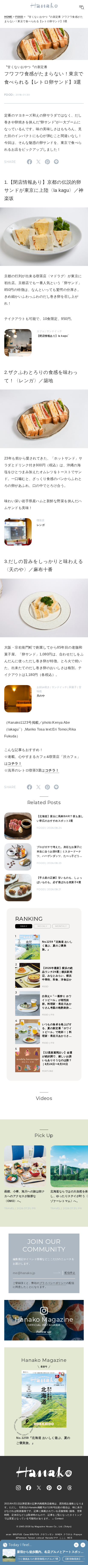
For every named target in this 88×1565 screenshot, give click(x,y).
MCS (69, 1538)
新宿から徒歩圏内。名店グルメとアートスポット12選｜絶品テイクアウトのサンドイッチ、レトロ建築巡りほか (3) (50, 1552)
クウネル (67, 1534)
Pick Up (44, 1135)
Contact (59, 1518)
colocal (40, 1538)
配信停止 (70, 1272)
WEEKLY (42, 926)
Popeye (78, 1534)
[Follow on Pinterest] (49, 1488)
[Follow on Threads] (70, 1488)
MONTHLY (61, 926)
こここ (62, 1538)
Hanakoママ (51, 1538)
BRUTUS (17, 1534)
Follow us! (44, 1331)
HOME (8, 16)
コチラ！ (15, 763)
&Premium (21, 1538)
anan (9, 1534)
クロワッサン (47, 1534)
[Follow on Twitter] (39, 1488)
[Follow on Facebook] (28, 1488)
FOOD (19, 16)
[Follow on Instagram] (18, 1488)
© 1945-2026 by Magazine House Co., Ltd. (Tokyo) (44, 1526)
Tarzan (31, 1538)
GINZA (58, 1534)
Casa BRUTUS (31, 1534)
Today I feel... (20, 1545)
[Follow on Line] (59, 1488)
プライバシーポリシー (53, 1283)
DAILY (23, 926)
